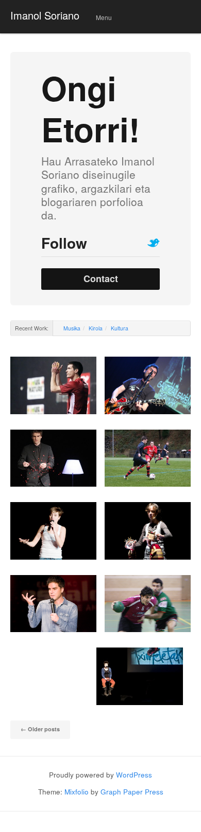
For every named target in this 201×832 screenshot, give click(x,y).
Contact (100, 278)
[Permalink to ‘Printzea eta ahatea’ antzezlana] (148, 531)
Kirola (96, 328)
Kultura (119, 328)
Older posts (40, 729)
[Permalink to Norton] (148, 385)
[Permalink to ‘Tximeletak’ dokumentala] (139, 676)
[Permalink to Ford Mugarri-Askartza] (148, 603)
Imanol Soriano (44, 15)
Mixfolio (76, 792)
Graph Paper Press (131, 792)
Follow (64, 243)
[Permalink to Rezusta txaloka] (53, 385)
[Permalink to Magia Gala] (53, 458)
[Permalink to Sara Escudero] (53, 531)
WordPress (134, 775)
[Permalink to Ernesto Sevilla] (53, 604)
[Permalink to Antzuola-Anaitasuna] (148, 458)
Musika (71, 328)
